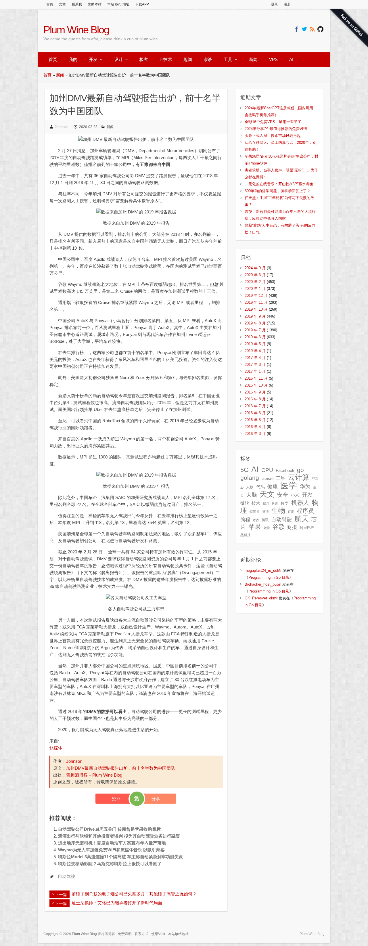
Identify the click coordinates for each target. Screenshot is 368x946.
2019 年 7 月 (255, 330)
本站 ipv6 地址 (118, 4)
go (300, 470)
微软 (244, 503)
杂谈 (208, 59)
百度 (291, 511)
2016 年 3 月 (255, 433)
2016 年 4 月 (255, 427)
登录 (274, 4)
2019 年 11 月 (256, 302)
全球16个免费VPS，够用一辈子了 (273, 122)
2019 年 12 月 (256, 295)
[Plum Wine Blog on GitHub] (320, 29)
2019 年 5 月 (255, 344)
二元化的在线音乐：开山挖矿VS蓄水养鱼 (279, 184)
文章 (62, 4)
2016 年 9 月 (255, 392)
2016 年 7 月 (255, 406)
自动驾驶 (66, 876)
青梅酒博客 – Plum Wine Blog (94, 775)
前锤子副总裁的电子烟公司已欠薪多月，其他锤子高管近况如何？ (134, 893)
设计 (118, 59)
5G (244, 469)
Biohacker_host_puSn (263, 584)
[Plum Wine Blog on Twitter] (304, 29)
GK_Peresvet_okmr (261, 598)
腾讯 (265, 520)
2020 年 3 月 (255, 275)
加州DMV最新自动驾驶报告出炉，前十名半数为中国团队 (120, 768)
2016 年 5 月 (255, 420)
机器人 (300, 502)
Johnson (61, 127)
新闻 (253, 59)
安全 (282, 495)
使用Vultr (158, 934)
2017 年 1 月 (255, 371)
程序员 (305, 511)
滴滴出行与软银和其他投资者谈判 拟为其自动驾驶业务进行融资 (119, 836)
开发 (93, 59)
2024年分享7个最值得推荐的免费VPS (276, 129)
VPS (273, 59)
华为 (305, 486)
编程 (245, 519)
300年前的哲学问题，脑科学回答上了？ (277, 191)
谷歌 (279, 526)
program (267, 478)
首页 (49, 4)
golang (249, 477)
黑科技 (245, 535)
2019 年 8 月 (255, 323)
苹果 (254, 526)
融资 (267, 528)
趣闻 (187, 59)
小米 (295, 495)
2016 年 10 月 (256, 385)
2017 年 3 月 (255, 364)
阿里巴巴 (307, 527)
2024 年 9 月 (255, 268)
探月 (266, 503)
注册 (287, 4)
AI (291, 59)
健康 (272, 487)
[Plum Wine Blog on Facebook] (296, 29)
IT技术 (166, 59)
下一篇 (61, 903)
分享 (156, 798)
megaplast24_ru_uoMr (263, 570)
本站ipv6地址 (178, 934)
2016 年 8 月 (255, 399)
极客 (143, 59)
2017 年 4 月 (255, 358)
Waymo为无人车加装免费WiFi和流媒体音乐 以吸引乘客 (111, 849)
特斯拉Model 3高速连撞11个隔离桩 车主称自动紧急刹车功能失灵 (120, 856)
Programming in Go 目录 (268, 577)
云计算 (298, 477)
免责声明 (125, 934)
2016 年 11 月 (256, 378)
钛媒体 (55, 747)
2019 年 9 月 (255, 316)
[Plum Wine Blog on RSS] (312, 29)
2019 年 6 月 (255, 337)
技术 (256, 503)
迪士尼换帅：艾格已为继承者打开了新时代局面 (117, 902)
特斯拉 (255, 512)
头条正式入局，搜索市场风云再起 (273, 135)
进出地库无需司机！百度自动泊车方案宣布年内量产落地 (112, 842)
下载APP (142, 4)
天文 (267, 494)
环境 (265, 511)
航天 (301, 519)
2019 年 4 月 (255, 351)
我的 (73, 59)
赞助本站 (94, 4)
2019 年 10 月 (256, 309)
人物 (250, 487)
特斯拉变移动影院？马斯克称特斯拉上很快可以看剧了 (110, 863)
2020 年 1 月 (255, 288)
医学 (288, 485)
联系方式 (141, 934)
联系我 (77, 4)
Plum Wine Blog (76, 30)
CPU (267, 470)
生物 (278, 510)
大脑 (251, 495)
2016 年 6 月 (255, 413)
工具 (228, 59)
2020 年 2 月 (255, 282)
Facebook (285, 470)
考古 (256, 520)
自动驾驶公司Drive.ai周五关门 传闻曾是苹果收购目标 (109, 829)
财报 (292, 527)
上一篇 (61, 894)
